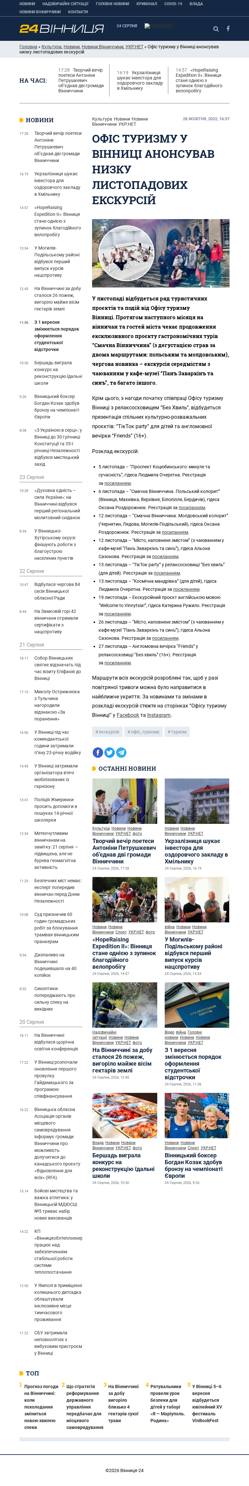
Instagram (159, 715)
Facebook (128, 715)
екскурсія (109, 731)
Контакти (78, 12)
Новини (27, 4)
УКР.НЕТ (134, 46)
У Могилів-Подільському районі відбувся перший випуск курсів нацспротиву (193, 953)
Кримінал (146, 4)
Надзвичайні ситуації (65, 4)
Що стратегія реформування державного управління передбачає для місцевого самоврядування (84, 1407)
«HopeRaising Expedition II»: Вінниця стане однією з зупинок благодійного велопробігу (124, 953)
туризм (178, 731)
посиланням (117, 483)
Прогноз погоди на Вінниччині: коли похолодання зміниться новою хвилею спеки (41, 1407)
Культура (52, 46)
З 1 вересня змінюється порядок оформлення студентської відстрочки (193, 1064)
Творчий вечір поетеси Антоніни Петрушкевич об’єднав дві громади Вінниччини (124, 851)
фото (137, 833)
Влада (196, 4)
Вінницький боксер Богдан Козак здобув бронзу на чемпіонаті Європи (194, 1165)
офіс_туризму (145, 731)
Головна (28, 46)
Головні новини (112, 4)
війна (170, 927)
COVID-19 (173, 4)
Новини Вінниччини (40, 12)
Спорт (121, 932)
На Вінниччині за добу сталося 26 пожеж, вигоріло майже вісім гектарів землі (122, 1060)
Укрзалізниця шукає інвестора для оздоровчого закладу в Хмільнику (196, 851)
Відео (169, 1032)
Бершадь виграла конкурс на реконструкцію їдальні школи (123, 1165)
